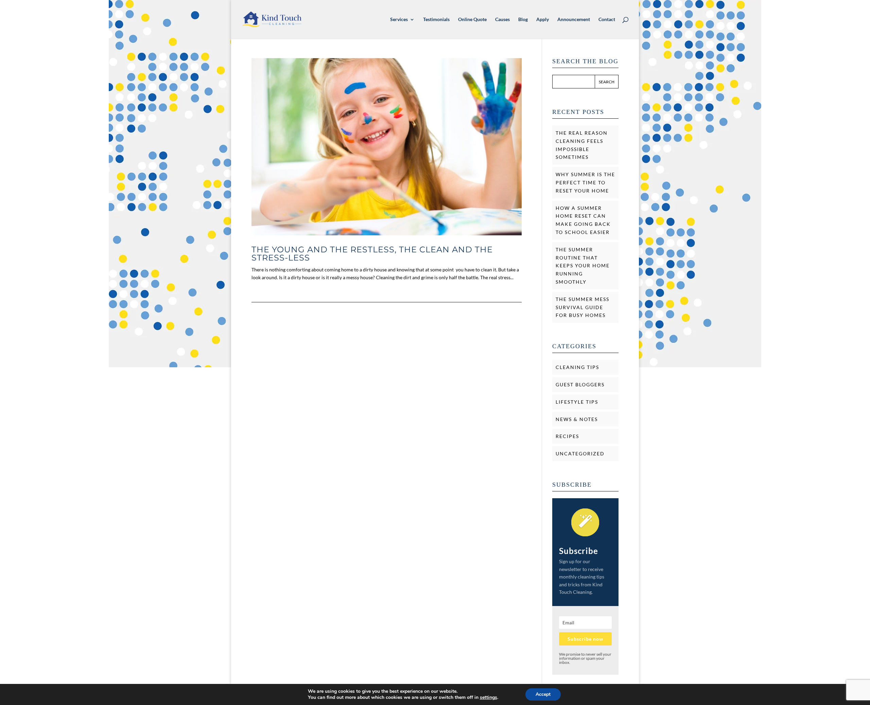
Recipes (567, 436)
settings (488, 697)
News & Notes (577, 419)
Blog (523, 19)
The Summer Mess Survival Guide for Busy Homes (582, 307)
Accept (543, 694)
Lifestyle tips (577, 402)
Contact (606, 19)
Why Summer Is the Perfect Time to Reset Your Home (585, 182)
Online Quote (472, 19)
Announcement (573, 19)
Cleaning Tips (577, 367)
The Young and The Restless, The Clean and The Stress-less (372, 254)
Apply (542, 19)
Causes (502, 19)
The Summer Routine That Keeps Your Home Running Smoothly (583, 266)
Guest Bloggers (580, 384)
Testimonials (436, 19)
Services (399, 19)
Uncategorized (580, 453)
